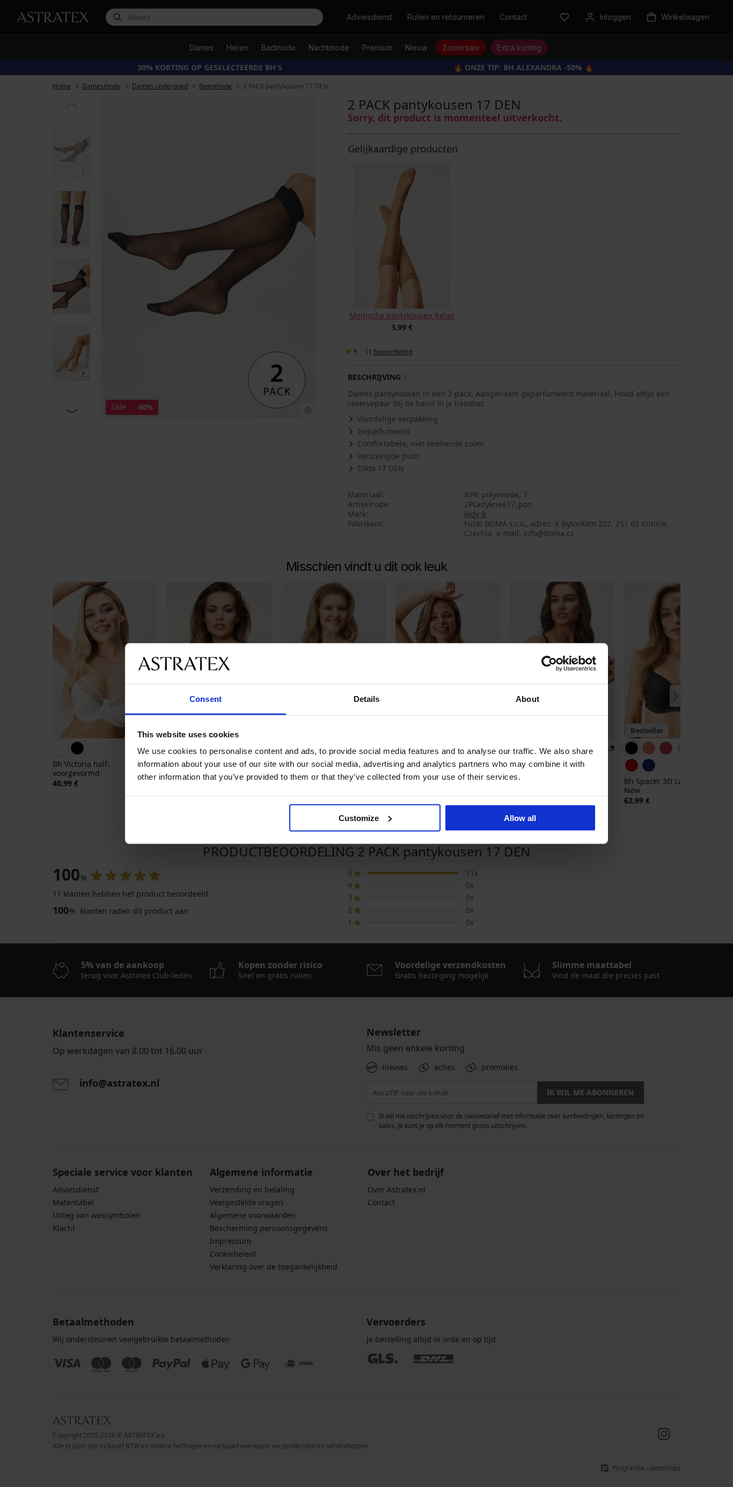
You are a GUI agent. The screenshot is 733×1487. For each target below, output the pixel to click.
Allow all (520, 817)
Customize (359, 817)
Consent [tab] (205, 699)
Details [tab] (367, 699)
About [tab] (527, 699)
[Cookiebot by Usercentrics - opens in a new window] (549, 663)
